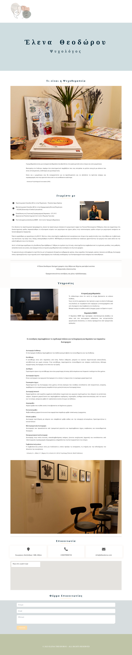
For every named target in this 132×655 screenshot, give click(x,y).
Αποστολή (22, 628)
